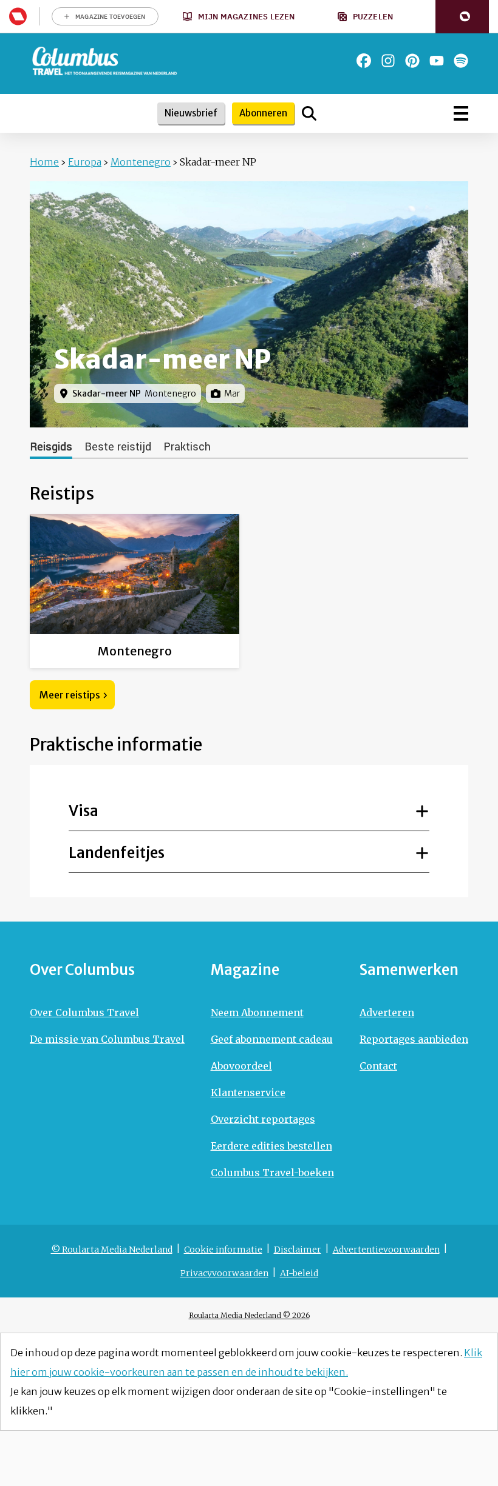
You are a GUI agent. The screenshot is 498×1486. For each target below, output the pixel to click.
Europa (84, 162)
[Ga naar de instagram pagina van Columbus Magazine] (388, 60)
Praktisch (187, 447)
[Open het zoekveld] (309, 113)
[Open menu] (461, 113)
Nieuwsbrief (191, 113)
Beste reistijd (117, 447)
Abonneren (263, 113)
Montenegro (141, 162)
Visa (83, 811)
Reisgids (51, 447)
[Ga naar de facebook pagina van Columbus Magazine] (363, 60)
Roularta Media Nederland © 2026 (249, 1315)
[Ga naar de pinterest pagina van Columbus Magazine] (412, 60)
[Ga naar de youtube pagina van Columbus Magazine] (436, 60)
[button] (462, 16)
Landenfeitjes (117, 852)
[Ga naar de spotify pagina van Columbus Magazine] (461, 60)
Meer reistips (69, 695)
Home (44, 162)
